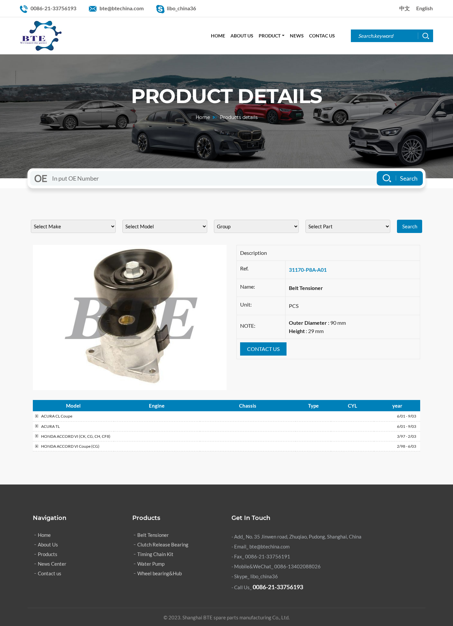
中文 (404, 8)
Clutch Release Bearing (162, 544)
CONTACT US (263, 349)
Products (47, 554)
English (424, 8)
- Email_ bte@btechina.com (260, 546)
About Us (241, 35)
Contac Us (322, 35)
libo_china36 (181, 8)
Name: (247, 286)
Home (218, 35)
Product (270, 35)
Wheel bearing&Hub (159, 573)
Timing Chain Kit (155, 554)
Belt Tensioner (153, 535)
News (297, 35)
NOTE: (247, 325)
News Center (52, 564)
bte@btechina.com (121, 8)
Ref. (244, 268)
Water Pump (150, 564)
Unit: (246, 304)
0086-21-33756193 (53, 8)
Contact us (49, 573)
